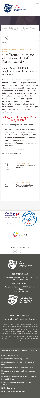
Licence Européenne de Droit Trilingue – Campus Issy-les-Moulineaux (18, 378)
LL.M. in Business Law (9, 388)
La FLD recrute (23, 315)
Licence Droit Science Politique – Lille (14, 359)
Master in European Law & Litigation (14, 391)
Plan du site (23, 319)
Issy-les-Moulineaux (20, 50)
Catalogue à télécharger (9, 355)
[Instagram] (25, 252)
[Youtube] (15, 252)
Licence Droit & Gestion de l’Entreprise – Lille (17, 368)
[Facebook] (20, 252)
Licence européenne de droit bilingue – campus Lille (18, 372)
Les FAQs (33, 319)
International (7, 50)
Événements (13, 28)
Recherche (6, 51)
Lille (29, 50)
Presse (12, 315)
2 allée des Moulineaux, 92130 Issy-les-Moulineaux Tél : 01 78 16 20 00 (20, 289)
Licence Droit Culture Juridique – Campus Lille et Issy (17, 363)
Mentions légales (10, 319)
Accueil (4, 28)
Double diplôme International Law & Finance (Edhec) (16, 383)
